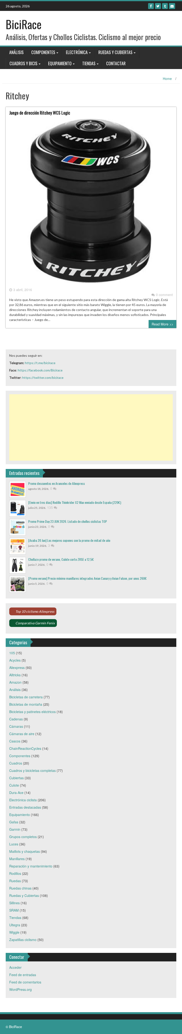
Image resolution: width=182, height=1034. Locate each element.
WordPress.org (20, 989)
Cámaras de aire (21, 733)
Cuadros (15, 763)
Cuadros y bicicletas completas (32, 770)
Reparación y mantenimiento (30, 866)
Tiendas (89, 63)
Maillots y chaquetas (24, 851)
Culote (14, 785)
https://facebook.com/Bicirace (40, 370)
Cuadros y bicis (23, 63)
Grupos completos (23, 836)
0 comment (164, 294)
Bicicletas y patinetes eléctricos (32, 711)
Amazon (15, 682)
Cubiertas (16, 777)
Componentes (43, 52)
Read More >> (162, 324)
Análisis (16, 52)
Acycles (15, 660)
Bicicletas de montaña (25, 704)
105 (12, 652)
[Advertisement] (91, 427)
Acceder (15, 967)
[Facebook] (151, 6)
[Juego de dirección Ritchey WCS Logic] (91, 202)
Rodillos (15, 873)
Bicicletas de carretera (26, 697)
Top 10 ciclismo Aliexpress (34, 611)
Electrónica (77, 52)
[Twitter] (158, 6)
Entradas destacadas (25, 807)
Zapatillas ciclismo (22, 939)
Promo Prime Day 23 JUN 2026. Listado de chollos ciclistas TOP (67, 521)
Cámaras (16, 726)
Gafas (13, 822)
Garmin (14, 829)
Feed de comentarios (25, 982)
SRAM (14, 910)
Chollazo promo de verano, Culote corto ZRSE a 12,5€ (61, 559)
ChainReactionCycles (25, 748)
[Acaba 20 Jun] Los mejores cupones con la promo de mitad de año (69, 540)
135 (50, 507)
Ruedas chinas (20, 888)
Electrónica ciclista (23, 800)
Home (167, 78)
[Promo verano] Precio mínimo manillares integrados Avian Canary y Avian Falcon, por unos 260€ (87, 578)
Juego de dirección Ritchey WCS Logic (39, 113)
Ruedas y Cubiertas (115, 52)
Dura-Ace (16, 792)
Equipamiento (60, 63)
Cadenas (16, 719)
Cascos (14, 741)
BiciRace (23, 24)
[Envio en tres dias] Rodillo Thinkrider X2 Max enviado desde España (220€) (74, 502)
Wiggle (14, 932)
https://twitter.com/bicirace (43, 378)
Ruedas (15, 880)
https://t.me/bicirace (40, 363)
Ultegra (14, 925)
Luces (13, 844)
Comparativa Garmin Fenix (35, 623)
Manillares (17, 858)
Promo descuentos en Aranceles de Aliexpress (56, 483)
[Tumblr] (165, 6)
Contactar (116, 63)
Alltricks (15, 674)
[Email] (172, 6)
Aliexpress (17, 667)
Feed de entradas (22, 974)
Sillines (14, 902)
